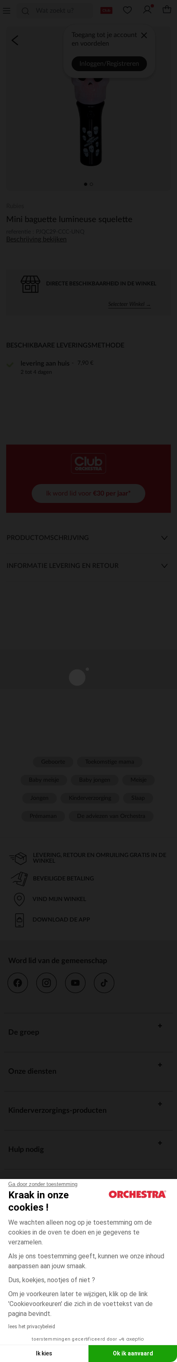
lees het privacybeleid (31, 1327)
